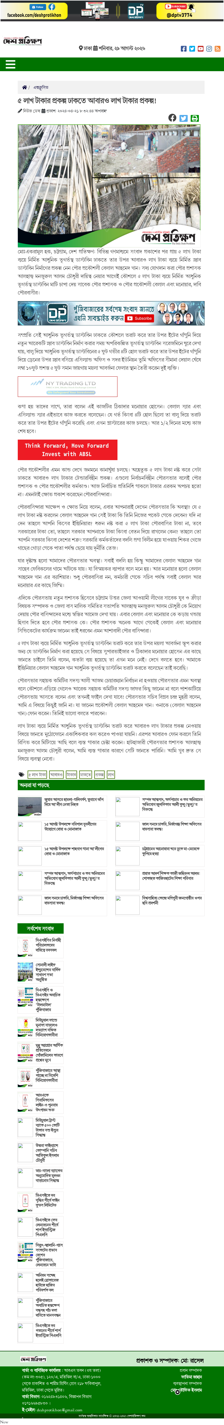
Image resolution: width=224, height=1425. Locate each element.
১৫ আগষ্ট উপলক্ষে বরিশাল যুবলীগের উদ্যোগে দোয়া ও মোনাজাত (70, 827)
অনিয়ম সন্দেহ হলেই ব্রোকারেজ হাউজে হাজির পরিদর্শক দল (47, 1283)
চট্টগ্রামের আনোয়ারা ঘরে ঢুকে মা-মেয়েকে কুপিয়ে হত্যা (170, 851)
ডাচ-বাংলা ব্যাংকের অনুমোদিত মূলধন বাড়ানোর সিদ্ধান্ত (49, 1175)
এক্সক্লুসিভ (40, 87)
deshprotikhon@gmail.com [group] (52, 1410)
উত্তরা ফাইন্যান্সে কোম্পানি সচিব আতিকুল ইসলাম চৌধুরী (47, 1153)
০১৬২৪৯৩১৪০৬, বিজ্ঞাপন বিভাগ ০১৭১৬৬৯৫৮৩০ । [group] (57, 1400)
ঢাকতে (85, 775)
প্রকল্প (99, 775)
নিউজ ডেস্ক (31, 111)
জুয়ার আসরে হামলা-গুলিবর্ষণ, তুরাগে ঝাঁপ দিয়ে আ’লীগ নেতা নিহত (74, 802)
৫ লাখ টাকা (37, 775)
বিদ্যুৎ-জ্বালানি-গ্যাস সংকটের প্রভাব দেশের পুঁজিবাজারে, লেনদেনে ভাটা (49, 1255)
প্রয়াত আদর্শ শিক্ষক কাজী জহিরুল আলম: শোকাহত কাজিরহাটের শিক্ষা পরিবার (171, 876)
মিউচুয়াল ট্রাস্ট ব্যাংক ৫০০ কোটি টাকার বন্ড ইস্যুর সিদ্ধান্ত (48, 1128)
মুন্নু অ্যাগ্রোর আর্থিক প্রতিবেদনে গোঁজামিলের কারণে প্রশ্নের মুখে (49, 1053)
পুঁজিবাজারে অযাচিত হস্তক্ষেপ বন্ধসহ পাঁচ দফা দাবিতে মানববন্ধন (48, 1308)
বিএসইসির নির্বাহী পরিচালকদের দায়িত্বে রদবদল (48, 945)
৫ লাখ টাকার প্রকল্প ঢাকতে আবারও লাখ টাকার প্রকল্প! (87, 100)
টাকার (71, 775)
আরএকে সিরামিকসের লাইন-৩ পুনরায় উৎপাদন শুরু (47, 1102)
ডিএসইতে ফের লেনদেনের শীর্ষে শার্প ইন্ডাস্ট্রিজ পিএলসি (47, 1227)
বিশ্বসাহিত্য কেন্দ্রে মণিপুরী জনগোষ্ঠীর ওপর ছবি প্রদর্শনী (172, 900)
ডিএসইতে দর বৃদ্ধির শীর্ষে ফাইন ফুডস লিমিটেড (48, 1200)
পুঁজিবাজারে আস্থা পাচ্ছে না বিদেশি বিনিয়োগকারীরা (48, 1075)
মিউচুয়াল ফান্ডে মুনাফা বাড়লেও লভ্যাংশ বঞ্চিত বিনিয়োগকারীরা (47, 1027)
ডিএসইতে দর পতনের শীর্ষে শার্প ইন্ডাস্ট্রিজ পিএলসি (48, 1330)
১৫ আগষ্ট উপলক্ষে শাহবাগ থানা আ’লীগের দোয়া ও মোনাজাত (74, 851)
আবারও (56, 775)
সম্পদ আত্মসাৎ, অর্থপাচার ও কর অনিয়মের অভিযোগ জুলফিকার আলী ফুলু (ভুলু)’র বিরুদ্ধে (75, 878)
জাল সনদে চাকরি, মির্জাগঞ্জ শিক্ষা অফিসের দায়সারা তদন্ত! (74, 900)
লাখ (111, 775)
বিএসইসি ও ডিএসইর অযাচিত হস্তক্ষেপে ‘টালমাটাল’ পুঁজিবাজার (48, 1000)
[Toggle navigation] (10, 64)
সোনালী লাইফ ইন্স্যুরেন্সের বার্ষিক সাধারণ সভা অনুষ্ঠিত (48, 972)
